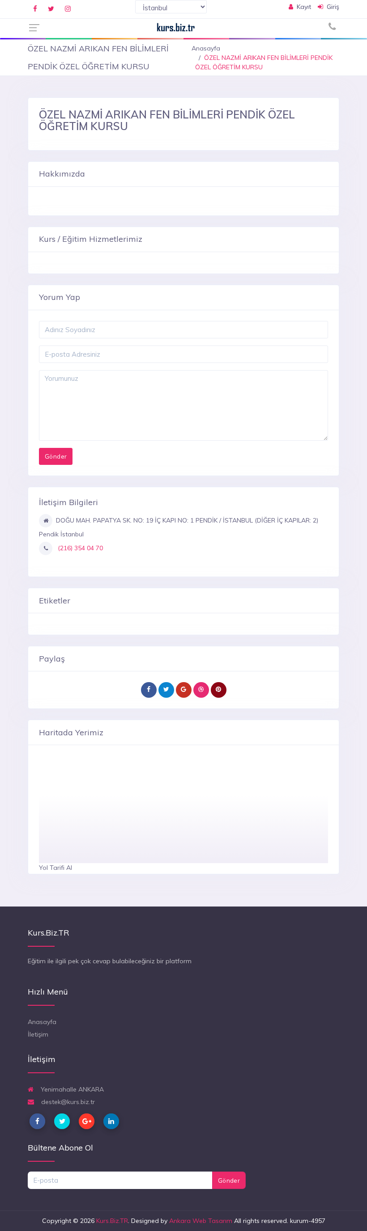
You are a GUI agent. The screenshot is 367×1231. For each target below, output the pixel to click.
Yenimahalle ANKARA (71, 1089)
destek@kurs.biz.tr (67, 1102)
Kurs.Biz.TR (112, 1221)
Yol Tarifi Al (55, 868)
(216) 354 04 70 (79, 548)
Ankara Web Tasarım (200, 1221)
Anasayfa (206, 48)
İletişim (38, 1034)
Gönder (229, 1180)
